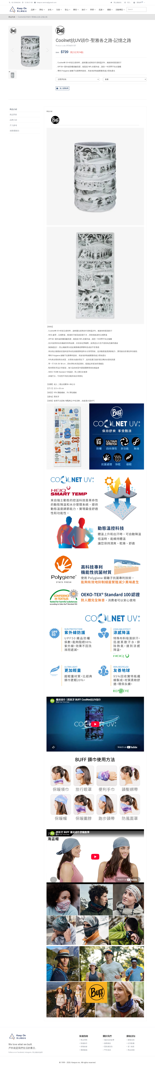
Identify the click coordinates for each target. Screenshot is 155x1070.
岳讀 (100, 10)
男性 (41, 10)
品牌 (33, 10)
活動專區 (119, 10)
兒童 (58, 10)
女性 (49, 10)
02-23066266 (16, 2)
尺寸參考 (13, 125)
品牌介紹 (13, 120)
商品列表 (11, 17)
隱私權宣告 (108, 1046)
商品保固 (131, 1050)
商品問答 (13, 115)
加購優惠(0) (14, 131)
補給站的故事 (109, 1040)
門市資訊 (107, 1050)
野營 (92, 10)
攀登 (75, 10)
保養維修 (84, 1046)
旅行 (83, 10)
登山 (66, 10)
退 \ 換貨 (131, 1046)
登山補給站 (117, 2)
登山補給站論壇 (37, 1052)
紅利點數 (131, 1043)
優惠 (109, 10)
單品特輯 (84, 1040)
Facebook (20, 1052)
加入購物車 (64, 88)
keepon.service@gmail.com (46, 2)
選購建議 (84, 1050)
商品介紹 (13, 109)
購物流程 (131, 1040)
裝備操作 (84, 1043)
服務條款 (107, 1043)
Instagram (28, 1052)
